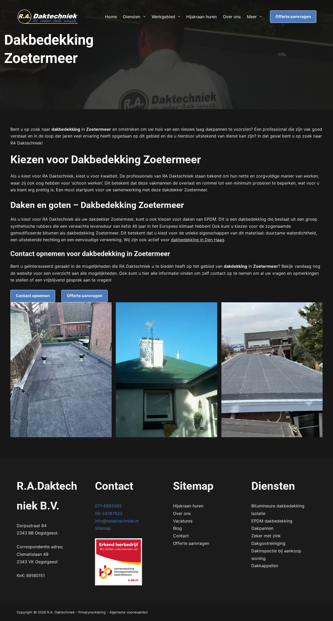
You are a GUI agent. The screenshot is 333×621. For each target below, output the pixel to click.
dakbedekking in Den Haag (197, 239)
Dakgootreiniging (268, 543)
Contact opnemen (33, 295)
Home (111, 16)
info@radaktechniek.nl (117, 521)
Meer (252, 16)
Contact (181, 535)
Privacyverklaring (92, 612)
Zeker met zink (266, 535)
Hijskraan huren (201, 16)
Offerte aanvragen (293, 16)
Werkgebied (163, 16)
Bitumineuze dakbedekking (277, 505)
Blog (177, 528)
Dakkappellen (264, 565)
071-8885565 (108, 505)
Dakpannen (262, 528)
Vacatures (183, 521)
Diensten (131, 16)
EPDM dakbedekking (271, 521)
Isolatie (258, 513)
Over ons (232, 16)
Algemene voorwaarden (128, 612)
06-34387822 (109, 513)
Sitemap (103, 528)
